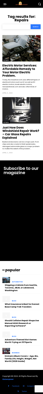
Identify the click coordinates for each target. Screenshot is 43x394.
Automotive (17, 282)
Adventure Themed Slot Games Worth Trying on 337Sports (21, 341)
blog (14, 301)
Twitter (24, 391)
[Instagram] (24, 386)
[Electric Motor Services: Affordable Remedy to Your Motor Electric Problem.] (21, 48)
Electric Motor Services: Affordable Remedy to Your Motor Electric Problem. (19, 71)
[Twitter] (18, 391)
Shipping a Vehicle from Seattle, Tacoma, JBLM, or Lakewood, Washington (21, 288)
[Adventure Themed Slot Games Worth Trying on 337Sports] (6, 335)
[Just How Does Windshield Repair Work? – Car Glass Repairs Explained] (21, 110)
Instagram (30, 386)
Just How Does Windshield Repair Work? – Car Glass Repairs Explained (20, 133)
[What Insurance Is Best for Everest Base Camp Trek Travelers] (6, 299)
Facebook (15, 386)
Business (15, 353)
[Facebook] (8, 386)
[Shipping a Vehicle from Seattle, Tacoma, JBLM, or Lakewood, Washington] (6, 280)
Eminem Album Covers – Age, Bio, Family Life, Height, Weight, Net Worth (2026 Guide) (21, 359)
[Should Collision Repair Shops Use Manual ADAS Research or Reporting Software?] (6, 315)
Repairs (6, 60)
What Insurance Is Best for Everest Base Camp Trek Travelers (22, 305)
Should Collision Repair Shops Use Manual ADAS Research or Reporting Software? (22, 323)
